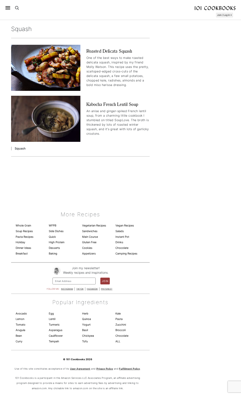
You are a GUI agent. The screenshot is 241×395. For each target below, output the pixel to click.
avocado (21, 313)
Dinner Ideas (23, 247)
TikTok (80, 289)
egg (51, 313)
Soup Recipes (24, 231)
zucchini (120, 324)
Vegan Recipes (124, 225)
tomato (20, 324)
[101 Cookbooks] (215, 8)
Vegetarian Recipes (94, 225)
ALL (117, 341)
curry (19, 341)
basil (85, 330)
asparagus (56, 330)
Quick (52, 236)
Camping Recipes (126, 253)
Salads (119, 231)
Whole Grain (23, 225)
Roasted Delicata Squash (109, 51)
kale (118, 313)
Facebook (92, 289)
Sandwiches (90, 231)
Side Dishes (56, 231)
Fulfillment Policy (129, 368)
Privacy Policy (104, 368)
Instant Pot (122, 236)
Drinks (119, 242)
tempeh (54, 341)
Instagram (67, 289)
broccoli (120, 330)
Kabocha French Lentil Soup (112, 104)
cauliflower (56, 335)
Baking (53, 253)
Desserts (54, 247)
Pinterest (106, 289)
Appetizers (89, 253)
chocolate (121, 335)
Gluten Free (89, 242)
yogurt (86, 324)
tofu (85, 341)
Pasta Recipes (25, 236)
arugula (20, 330)
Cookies (87, 247)
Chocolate (121, 247)
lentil (52, 319)
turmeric (54, 324)
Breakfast (22, 253)
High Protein (56, 242)
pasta (119, 319)
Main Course (90, 236)
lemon (20, 319)
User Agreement (80, 368)
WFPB (52, 225)
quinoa (86, 319)
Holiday (20, 242)
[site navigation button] (8, 8)
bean (19, 335)
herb (85, 313)
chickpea (88, 335)
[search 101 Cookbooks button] (17, 8)
